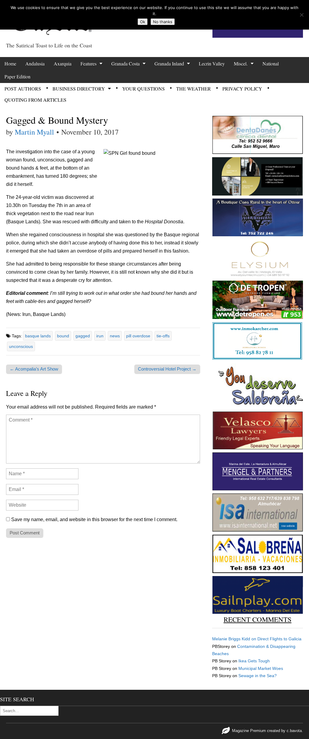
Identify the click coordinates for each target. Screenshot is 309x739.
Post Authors (23, 88)
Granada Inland (169, 63)
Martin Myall (34, 132)
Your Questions (143, 88)
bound (63, 335)
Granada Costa (125, 63)
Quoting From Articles (35, 100)
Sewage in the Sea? (257, 675)
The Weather (193, 88)
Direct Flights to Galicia (279, 638)
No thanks (162, 21)
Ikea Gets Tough (254, 660)
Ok (142, 21)
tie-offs (163, 335)
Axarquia (63, 63)
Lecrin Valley (212, 63)
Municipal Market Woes (260, 668)
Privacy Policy (242, 88)
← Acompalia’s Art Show (34, 368)
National (271, 63)
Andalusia (35, 63)
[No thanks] (301, 15)
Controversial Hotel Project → (167, 368)
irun (100, 335)
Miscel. (241, 63)
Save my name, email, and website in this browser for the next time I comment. (94, 519)
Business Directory (79, 88)
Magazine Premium (249, 730)
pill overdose (138, 335)
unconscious (21, 346)
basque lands (38, 335)
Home (10, 63)
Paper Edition (17, 76)
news (115, 335)
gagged (82, 335)
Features (89, 63)
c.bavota (294, 730)
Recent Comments (257, 619)
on (234, 638)
